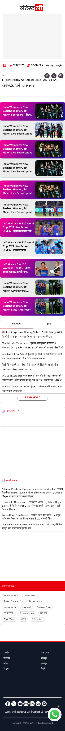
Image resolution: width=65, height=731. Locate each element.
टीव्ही (43, 669)
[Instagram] (26, 703)
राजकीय (6, 659)
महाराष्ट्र (49, 66)
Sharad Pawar (30, 595)
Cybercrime (37, 619)
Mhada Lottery (11, 595)
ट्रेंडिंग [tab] (49, 324)
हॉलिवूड (44, 664)
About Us (10, 712)
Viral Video (9, 619)
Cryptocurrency (27, 613)
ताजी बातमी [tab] (16, 324)
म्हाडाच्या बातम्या (10, 607)
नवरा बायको (9, 613)
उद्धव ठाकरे (27, 607)
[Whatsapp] (60, 75)
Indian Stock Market (13, 601)
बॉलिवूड (44, 659)
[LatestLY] (31, 8)
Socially (37, 66)
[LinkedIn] (32, 703)
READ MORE (32, 398)
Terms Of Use (23, 712)
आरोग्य (23, 619)
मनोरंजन (45, 653)
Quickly (18, 66)
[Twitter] (54, 75)
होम (3, 76)
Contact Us (37, 712)
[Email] (44, 703)
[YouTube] (20, 703)
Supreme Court (44, 607)
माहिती (6, 664)
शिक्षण (6, 669)
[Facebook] (7, 703)
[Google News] (38, 703)
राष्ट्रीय (59, 66)
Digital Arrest (35, 601)
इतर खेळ (43, 613)
